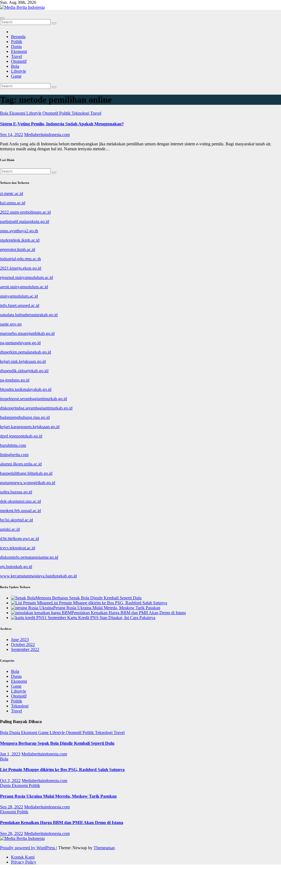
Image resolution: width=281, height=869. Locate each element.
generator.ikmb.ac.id (17, 249)
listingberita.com (14, 454)
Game (16, 76)
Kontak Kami (23, 857)
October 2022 (23, 644)
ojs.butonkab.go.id (16, 566)
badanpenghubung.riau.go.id (25, 417)
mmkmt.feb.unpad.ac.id (20, 510)
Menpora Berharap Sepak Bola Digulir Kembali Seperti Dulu (57, 743)
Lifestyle (18, 71)
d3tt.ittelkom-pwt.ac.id (19, 538)
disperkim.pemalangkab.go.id (25, 352)
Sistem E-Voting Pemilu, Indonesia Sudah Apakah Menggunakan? (62, 124)
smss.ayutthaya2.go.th (19, 230)
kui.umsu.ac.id (12, 203)
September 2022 (25, 649)
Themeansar (104, 847)
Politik (16, 41)
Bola (15, 66)
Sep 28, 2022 (11, 807)
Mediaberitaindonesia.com (47, 134)
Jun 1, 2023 (10, 754)
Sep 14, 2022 (11, 134)
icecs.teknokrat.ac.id (17, 548)
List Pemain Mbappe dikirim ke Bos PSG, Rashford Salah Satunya (62, 769)
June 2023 (20, 639)
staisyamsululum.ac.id (19, 296)
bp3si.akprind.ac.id (16, 520)
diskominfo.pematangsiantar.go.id (29, 557)
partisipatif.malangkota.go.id (24, 221)
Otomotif (19, 61)
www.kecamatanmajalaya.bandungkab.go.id (38, 576)
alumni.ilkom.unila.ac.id (21, 464)
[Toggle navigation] (2, 18)
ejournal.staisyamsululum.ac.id (26, 277)
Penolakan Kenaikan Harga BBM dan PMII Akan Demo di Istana (61, 822)
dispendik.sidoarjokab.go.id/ (24, 370)
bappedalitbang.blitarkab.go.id (26, 473)
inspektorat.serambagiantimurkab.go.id (33, 398)
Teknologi (81, 113)
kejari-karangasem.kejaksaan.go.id (30, 426)
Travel (16, 56)
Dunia (16, 46)
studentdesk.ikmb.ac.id (20, 240)
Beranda (18, 36)
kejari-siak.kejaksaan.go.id (23, 361)
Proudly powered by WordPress (28, 847)
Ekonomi (19, 51)
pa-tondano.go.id (14, 380)
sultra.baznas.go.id (16, 492)
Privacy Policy (23, 862)
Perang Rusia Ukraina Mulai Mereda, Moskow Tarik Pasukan (58, 796)
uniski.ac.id (10, 529)
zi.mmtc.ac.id (11, 193)
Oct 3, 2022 (10, 780)
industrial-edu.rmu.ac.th (20, 258)
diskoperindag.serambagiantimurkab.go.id (36, 408)
